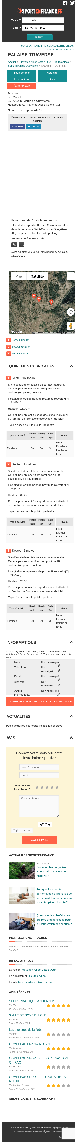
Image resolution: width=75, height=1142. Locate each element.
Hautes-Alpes (61, 61)
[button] (34, 296)
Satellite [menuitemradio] (37, 276)
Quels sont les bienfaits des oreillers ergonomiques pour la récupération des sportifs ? (54, 919)
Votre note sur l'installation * (22, 787)
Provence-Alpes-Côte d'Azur (35, 61)
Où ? (17, 28)
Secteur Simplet (20, 353)
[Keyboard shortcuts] (33, 333)
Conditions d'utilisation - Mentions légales (31, 1131)
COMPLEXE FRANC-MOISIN (29, 1044)
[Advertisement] (37, 174)
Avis (52, 79)
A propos (56, 1127)
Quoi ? (16, 20)
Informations (21, 79)
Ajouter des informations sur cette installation (40, 701)
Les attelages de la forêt (25, 1029)
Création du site (59, 1131)
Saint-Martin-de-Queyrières (23, 65)
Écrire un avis (21, 85)
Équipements (22, 72)
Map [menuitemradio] (18, 276)
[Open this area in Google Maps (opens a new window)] (16, 331)
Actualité (52, 72)
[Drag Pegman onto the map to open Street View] (71, 326)
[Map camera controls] (71, 312)
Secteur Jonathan (21, 346)
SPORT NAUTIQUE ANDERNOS (32, 1001)
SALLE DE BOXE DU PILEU (29, 1015)
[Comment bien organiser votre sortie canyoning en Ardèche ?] (22, 870)
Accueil (12, 61)
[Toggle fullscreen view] (71, 276)
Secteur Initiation (20, 340)
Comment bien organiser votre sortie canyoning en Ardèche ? (52, 871)
